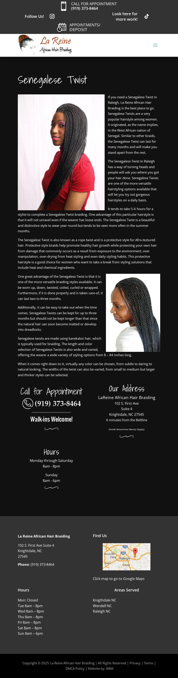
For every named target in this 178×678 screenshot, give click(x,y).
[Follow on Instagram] (52, 16)
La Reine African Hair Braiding (72, 663)
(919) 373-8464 (84, 8)
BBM (109, 668)
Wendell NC (102, 605)
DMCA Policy (75, 668)
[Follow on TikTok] (147, 16)
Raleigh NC (101, 611)
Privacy (135, 663)
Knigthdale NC (104, 600)
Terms (148, 663)
